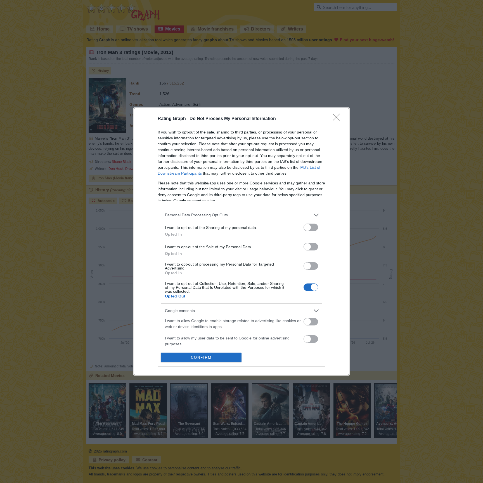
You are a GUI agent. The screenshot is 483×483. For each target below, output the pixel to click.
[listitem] (241, 215)
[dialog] (241, 241)
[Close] (338, 119)
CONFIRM (201, 357)
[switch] (311, 227)
